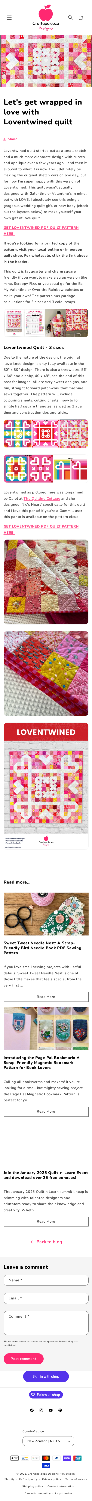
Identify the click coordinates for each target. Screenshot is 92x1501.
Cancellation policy (38, 1493)
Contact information (60, 1486)
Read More (46, 996)
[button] (9, 17)
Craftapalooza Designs (43, 1473)
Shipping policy (32, 1486)
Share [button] (12, 139)
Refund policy (28, 1479)
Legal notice (63, 1493)
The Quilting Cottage (42, 498)
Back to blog (49, 1242)
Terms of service (76, 1479)
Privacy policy (51, 1479)
